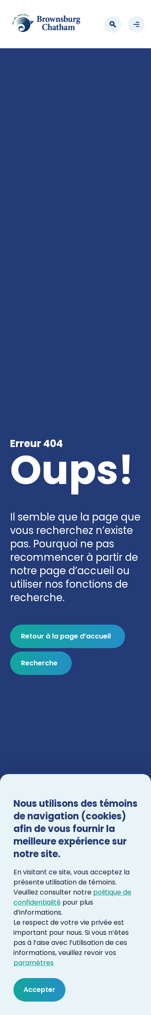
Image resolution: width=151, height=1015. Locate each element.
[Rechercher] (112, 24)
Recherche (39, 663)
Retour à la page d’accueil (66, 636)
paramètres (33, 963)
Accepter (39, 989)
